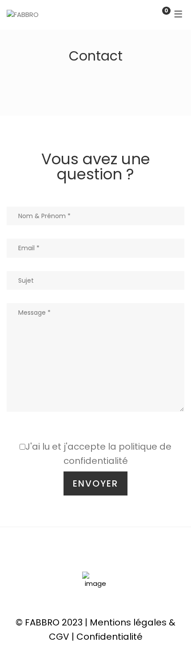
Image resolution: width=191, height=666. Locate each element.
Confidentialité (109, 636)
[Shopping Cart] (157, 14)
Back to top (171, 643)
